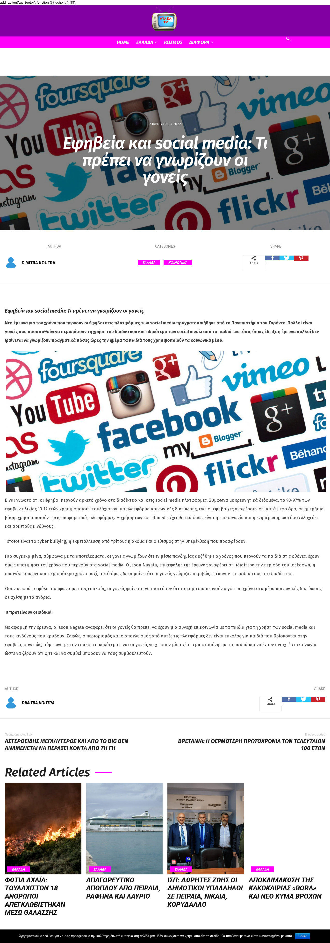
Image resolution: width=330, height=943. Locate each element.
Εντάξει (302, 936)
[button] (288, 39)
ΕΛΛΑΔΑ (144, 42)
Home (123, 42)
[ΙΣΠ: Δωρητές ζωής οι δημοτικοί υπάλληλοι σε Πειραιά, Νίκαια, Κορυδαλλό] (205, 828)
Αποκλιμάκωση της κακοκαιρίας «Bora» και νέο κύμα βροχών (285, 888)
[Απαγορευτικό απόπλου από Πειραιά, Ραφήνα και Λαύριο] (124, 828)
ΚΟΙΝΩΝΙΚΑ (177, 262)
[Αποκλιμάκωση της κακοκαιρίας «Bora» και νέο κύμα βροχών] (287, 828)
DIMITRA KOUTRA (38, 262)
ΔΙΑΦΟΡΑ (199, 42)
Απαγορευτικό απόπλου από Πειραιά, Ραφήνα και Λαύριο (123, 888)
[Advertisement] (165, 65)
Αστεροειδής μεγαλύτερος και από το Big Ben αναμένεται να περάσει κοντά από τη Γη (66, 744)
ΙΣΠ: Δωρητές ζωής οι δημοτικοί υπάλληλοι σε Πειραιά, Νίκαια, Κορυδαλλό (205, 892)
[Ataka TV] (165, 19)
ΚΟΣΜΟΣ (173, 42)
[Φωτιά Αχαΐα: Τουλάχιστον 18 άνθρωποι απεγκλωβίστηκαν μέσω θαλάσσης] (43, 828)
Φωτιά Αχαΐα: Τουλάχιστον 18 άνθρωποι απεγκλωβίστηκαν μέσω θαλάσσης (35, 896)
